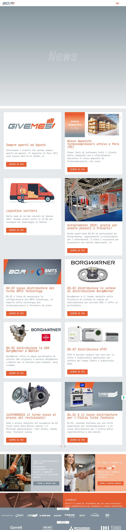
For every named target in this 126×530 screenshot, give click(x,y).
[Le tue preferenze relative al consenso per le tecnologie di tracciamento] (123, 397)
